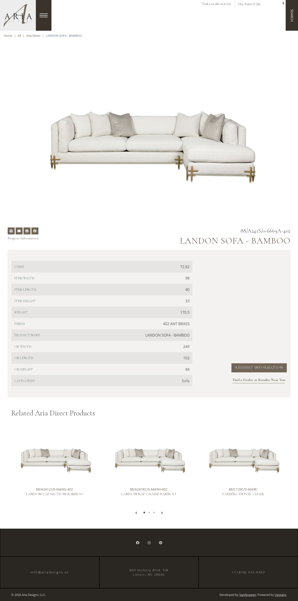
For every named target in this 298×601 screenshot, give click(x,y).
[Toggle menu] (43, 15)
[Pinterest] (160, 542)
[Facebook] (137, 542)
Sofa (186, 380)
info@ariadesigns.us (49, 572)
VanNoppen (247, 595)
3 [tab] (154, 512)
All (19, 35)
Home (8, 35)
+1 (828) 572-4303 (248, 572)
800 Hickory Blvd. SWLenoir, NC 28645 (149, 572)
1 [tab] (144, 512)
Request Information (23, 238)
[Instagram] (149, 542)
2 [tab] (149, 512)
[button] (136, 513)
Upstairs (280, 595)
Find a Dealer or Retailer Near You (259, 379)
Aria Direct (33, 35)
